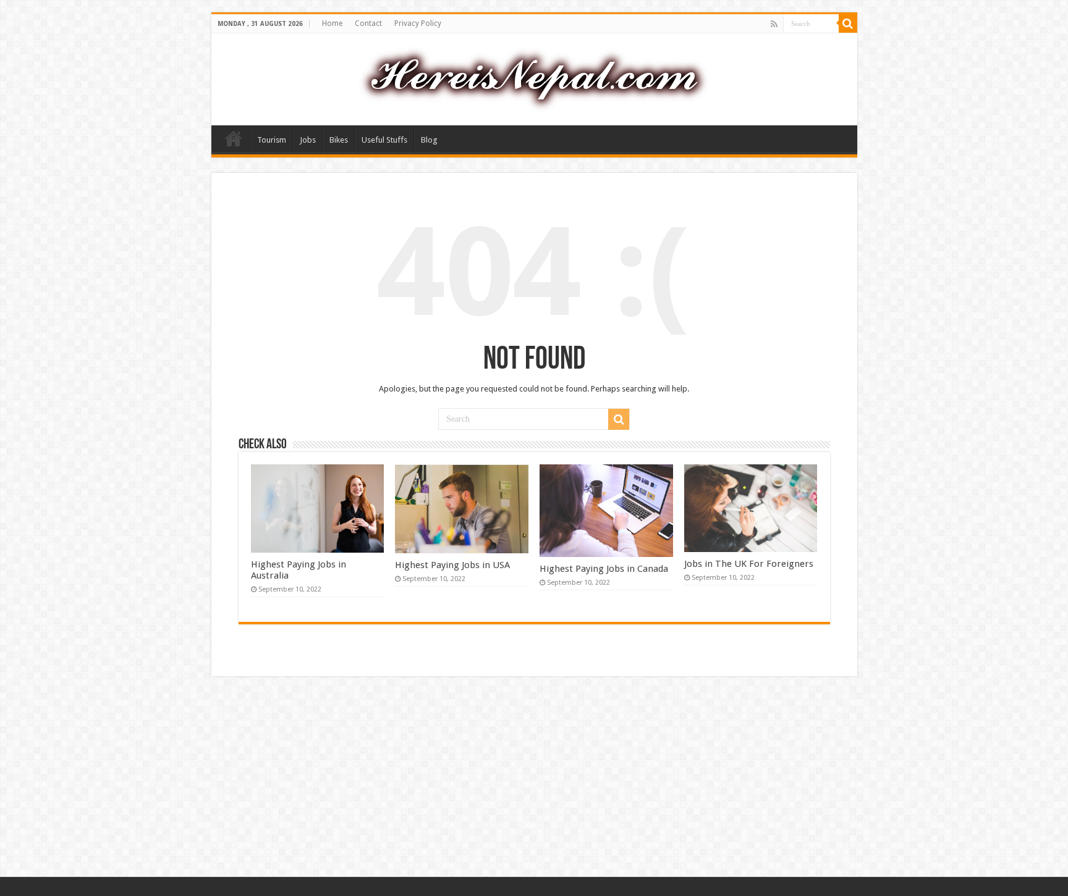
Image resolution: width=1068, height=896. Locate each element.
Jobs (308, 139)
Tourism (271, 139)
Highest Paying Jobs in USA (452, 565)
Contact (368, 23)
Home (332, 23)
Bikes (338, 139)
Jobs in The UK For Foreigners (748, 563)
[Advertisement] (534, 778)
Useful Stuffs (384, 139)
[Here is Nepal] (534, 77)
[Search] (848, 23)
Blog (429, 139)
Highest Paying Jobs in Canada (604, 568)
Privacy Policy (417, 23)
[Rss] (774, 24)
